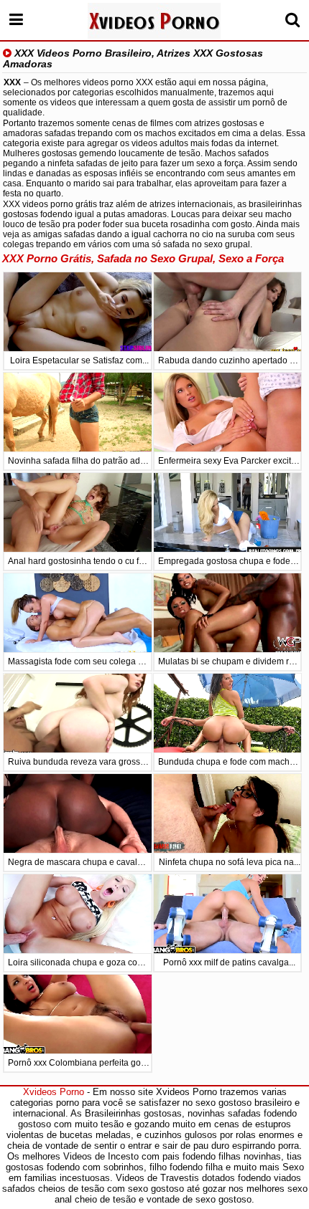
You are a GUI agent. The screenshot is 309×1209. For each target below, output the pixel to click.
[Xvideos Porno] (154, 21)
